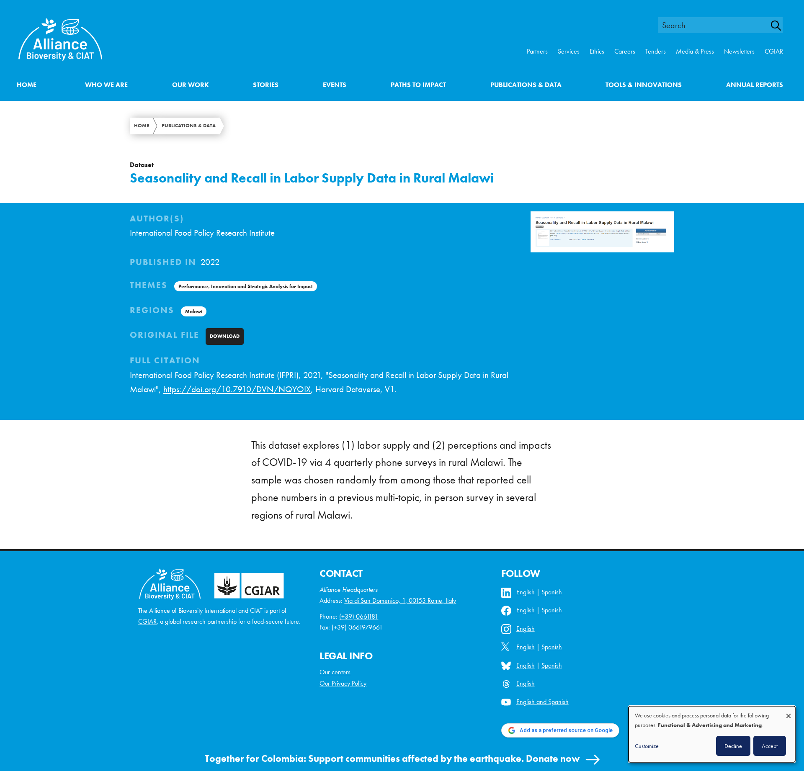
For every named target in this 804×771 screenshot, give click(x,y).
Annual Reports (754, 84)
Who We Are (106, 84)
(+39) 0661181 (358, 616)
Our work (190, 84)
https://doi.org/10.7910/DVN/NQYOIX (237, 389)
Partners (537, 51)
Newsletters (739, 51)
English (525, 592)
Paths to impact (418, 84)
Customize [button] (647, 746)
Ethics (597, 51)
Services (569, 51)
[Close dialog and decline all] (788, 712)
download (225, 336)
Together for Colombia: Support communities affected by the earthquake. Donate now (392, 758)
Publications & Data (526, 84)
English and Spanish (542, 701)
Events (334, 84)
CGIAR (774, 51)
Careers (624, 51)
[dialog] (712, 734)
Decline (733, 746)
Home (26, 84)
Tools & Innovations (644, 84)
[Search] (780, 25)
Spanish (551, 592)
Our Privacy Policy (343, 683)
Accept (770, 746)
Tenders (655, 51)
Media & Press (695, 51)
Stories (265, 84)
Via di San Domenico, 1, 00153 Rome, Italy (400, 600)
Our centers (335, 672)
